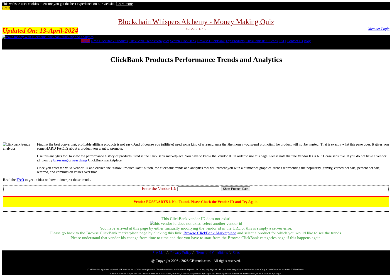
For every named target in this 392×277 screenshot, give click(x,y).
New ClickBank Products (109, 41)
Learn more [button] (124, 4)
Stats (236, 253)
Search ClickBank (183, 41)
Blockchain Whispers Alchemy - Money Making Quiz (196, 21)
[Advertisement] (196, 107)
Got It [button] (6, 8)
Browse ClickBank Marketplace (210, 233)
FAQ (282, 41)
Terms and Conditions (212, 253)
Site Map (158, 253)
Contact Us (295, 41)
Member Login (379, 29)
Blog (307, 41)
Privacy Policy (180, 253)
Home (85, 41)
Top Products (235, 41)
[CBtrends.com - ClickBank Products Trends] (47, 37)
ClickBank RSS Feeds (261, 41)
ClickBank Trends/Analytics (149, 41)
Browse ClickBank (211, 41)
